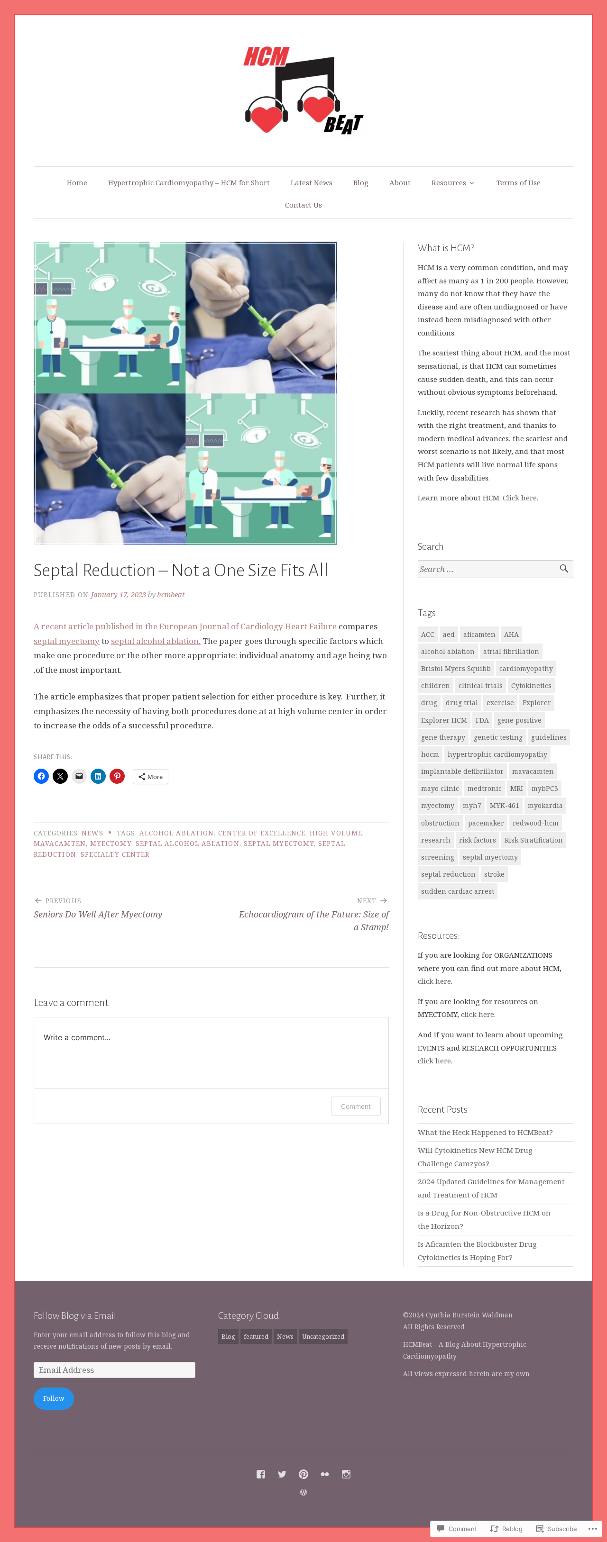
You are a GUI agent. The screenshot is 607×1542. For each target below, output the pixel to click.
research (436, 839)
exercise (500, 702)
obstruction (440, 822)
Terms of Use (519, 182)
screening (437, 857)
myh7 (472, 805)
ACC (427, 634)
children (435, 685)
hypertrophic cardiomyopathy (497, 754)
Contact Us (303, 204)
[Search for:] (495, 569)
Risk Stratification (534, 839)
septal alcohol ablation (187, 843)
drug (429, 702)
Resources (449, 182)
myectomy (110, 843)
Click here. (520, 497)
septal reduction (448, 874)
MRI (516, 788)
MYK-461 (504, 805)
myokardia (545, 805)
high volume (336, 833)
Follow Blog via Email (75, 1315)
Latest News (311, 182)
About (400, 182)
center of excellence (261, 833)
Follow (53, 1398)
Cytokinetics (531, 685)
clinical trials (481, 685)
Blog (360, 182)
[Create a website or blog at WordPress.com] (303, 1492)
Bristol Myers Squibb (456, 668)
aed (449, 634)
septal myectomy (67, 640)
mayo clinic (440, 788)
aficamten (479, 634)
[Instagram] (346, 1474)
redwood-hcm (536, 822)
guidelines (549, 737)
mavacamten (60, 843)
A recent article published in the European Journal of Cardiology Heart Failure (185, 626)
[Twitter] (282, 1474)
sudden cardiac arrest (457, 891)
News (92, 833)
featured (256, 1336)
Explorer (537, 702)
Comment (356, 1106)
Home (77, 182)
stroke (494, 874)
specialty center (115, 854)
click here (434, 981)
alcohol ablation (176, 833)
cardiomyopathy (526, 668)
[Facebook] (261, 1474)
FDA (482, 720)
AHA (511, 634)
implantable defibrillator (462, 771)
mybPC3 (545, 788)
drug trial (462, 702)
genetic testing (498, 737)
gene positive (519, 720)
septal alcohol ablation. (156, 640)
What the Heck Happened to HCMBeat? (485, 1132)
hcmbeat (171, 594)
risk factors (477, 839)
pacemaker (486, 822)
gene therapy (443, 737)
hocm (430, 754)
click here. (478, 1014)
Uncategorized (323, 1336)
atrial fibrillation (511, 651)
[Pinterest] (303, 1474)
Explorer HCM (444, 720)
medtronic (485, 788)
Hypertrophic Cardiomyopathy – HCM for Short (189, 182)
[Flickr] (325, 1474)
